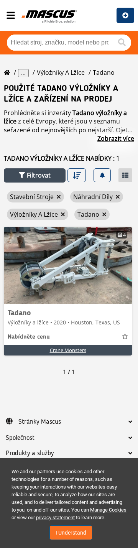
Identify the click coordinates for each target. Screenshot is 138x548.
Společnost (20, 437)
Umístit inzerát (125, 15)
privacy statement (55, 517)
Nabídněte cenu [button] (29, 337)
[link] (68, 265)
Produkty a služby (30, 453)
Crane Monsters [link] (68, 350)
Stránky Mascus (39, 421)
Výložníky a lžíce (61, 72)
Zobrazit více (115, 138)
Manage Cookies (108, 510)
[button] (35, 175)
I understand (71, 533)
